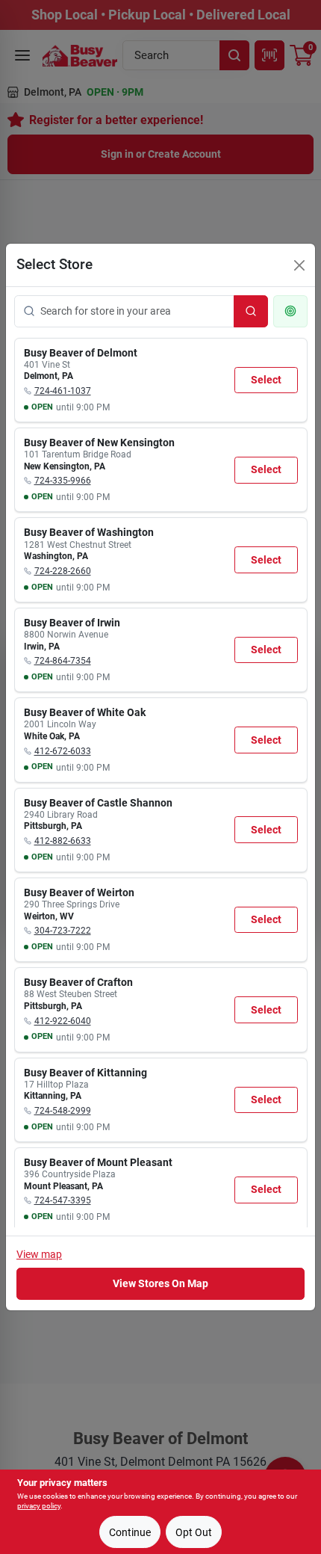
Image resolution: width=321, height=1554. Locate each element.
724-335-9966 (62, 480)
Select (266, 380)
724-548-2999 (62, 1111)
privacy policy (38, 1506)
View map (39, 1254)
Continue (130, 1532)
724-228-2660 (62, 571)
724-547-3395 (62, 1200)
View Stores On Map (160, 1283)
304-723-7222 (62, 930)
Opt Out (193, 1532)
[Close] (299, 265)
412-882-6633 (62, 841)
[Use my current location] (290, 311)
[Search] (251, 311)
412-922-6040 (62, 1021)
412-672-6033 (62, 751)
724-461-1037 (62, 391)
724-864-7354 (62, 661)
